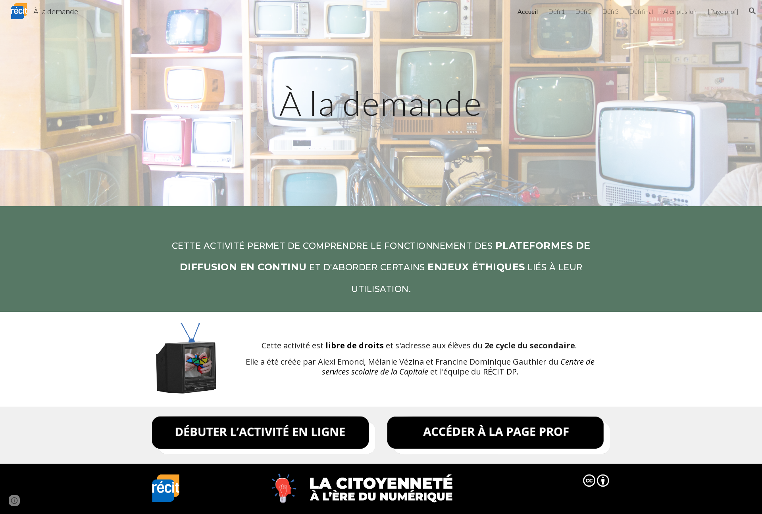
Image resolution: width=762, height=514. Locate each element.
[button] (752, 11)
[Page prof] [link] (723, 11)
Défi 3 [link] (610, 11)
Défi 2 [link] (583, 11)
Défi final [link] (641, 11)
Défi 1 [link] (556, 11)
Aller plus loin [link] (680, 11)
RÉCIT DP (500, 371)
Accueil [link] (528, 11)
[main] (381, 103)
